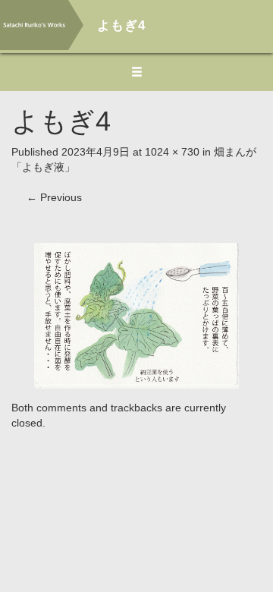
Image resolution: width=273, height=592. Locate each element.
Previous (54, 197)
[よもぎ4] (136, 315)
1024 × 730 (172, 152)
